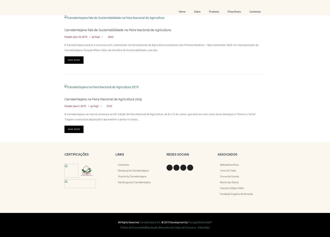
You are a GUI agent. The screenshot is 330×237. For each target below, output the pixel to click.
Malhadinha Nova (229, 164)
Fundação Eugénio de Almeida (236, 194)
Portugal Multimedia (199, 222)
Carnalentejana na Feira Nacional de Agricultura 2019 (103, 99)
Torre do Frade (228, 170)
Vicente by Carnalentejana (132, 176)
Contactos (255, 11)
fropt (97, 37)
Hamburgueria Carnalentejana (134, 182)
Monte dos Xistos (229, 182)
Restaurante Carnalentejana (133, 170)
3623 (110, 37)
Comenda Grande (229, 176)
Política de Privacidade (132, 227)
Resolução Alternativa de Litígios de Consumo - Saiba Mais (178, 227)
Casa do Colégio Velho (232, 188)
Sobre (197, 11)
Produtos (214, 11)
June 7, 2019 (79, 106)
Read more (74, 60)
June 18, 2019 (79, 37)
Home (182, 11)
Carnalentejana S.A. (151, 222)
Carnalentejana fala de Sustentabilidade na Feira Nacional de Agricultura (117, 30)
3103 (109, 106)
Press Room (234, 11)
